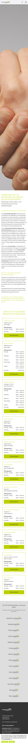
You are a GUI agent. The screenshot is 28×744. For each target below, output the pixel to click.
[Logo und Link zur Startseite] (5, 2)
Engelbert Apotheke (9, 442)
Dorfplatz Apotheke (9, 321)
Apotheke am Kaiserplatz (11, 487)
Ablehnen (12, 741)
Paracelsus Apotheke (9, 532)
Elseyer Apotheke (8, 343)
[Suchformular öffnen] (22, 2)
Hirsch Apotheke (8, 464)
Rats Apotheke (8, 555)
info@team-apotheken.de (11, 722)
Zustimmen (5, 741)
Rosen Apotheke (8, 577)
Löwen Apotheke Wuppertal (11, 509)
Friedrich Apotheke (9, 382)
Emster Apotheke (8, 419)
